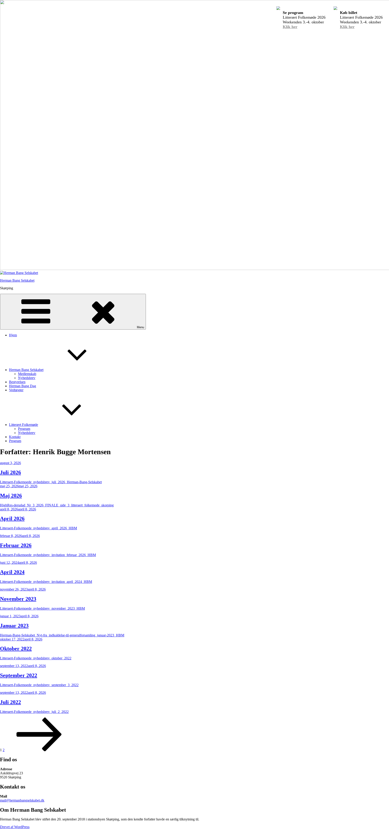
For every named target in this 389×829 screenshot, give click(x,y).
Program (24, 429)
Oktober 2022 (16, 649)
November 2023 (18, 599)
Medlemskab (27, 374)
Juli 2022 (10, 702)
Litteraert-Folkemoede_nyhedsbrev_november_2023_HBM (42, 608)
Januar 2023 (14, 626)
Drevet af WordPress (14, 827)
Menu (140, 327)
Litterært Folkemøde (23, 425)
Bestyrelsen (17, 382)
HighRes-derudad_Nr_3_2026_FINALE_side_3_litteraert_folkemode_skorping (57, 505)
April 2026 (12, 518)
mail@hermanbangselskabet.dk (22, 800)
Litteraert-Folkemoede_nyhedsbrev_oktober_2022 (35, 658)
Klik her (290, 27)
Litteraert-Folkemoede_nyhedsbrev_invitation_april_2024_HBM (46, 582)
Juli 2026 (10, 472)
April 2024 (12, 572)
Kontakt (14, 437)
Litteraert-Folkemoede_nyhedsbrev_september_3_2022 (39, 685)
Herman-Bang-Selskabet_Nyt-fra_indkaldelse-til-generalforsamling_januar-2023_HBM (62, 635)
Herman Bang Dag (22, 386)
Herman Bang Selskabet (17, 280)
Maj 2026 (11, 496)
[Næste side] (39, 750)
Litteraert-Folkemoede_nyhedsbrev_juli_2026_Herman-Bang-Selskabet (51, 482)
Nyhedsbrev (26, 378)
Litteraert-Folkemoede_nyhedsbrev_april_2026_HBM (38, 528)
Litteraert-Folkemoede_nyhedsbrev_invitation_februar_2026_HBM (48, 555)
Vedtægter (16, 390)
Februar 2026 (16, 545)
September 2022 (18, 675)
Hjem (13, 335)
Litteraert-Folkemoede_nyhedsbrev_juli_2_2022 (34, 712)
